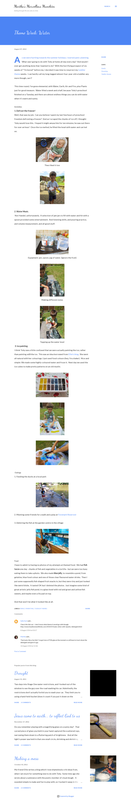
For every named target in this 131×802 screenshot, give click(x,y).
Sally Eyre (23, 621)
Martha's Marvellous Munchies (34, 6)
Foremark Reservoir (67, 514)
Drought (21, 673)
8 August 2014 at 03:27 (28, 630)
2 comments (26, 702)
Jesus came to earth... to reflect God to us (47, 715)
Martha (23, 637)
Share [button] (103, 57)
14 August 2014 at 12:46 (29, 646)
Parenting (104, 71)
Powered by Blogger (66, 796)
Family (103, 68)
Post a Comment (20, 651)
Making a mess (26, 758)
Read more (78, 702)
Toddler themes (106, 74)
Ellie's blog (73, 354)
